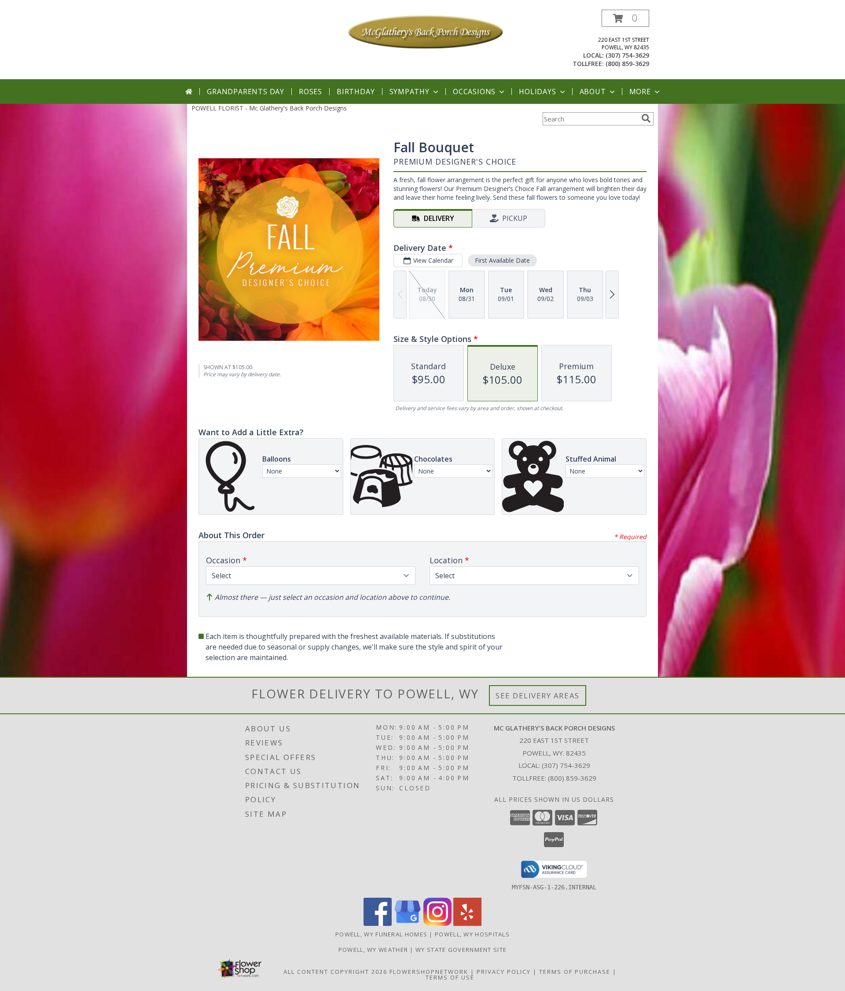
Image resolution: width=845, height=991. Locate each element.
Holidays (537, 91)
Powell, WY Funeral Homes (381, 934)
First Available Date (502, 260)
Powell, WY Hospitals (472, 934)
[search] (646, 118)
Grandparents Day (245, 91)
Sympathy (409, 91)
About (593, 91)
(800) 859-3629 (627, 63)
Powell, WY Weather (373, 950)
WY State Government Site (461, 950)
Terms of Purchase (574, 972)
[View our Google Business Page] (407, 923)
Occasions (474, 91)
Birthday (356, 91)
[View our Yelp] (467, 923)
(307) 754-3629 (627, 55)
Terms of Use (450, 977)
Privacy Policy (504, 972)
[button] (625, 18)
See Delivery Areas (538, 695)
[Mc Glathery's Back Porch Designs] (425, 31)
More (640, 91)
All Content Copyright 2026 (335, 972)
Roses (310, 91)
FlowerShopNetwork (428, 972)
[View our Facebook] (378, 923)
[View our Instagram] (437, 923)
